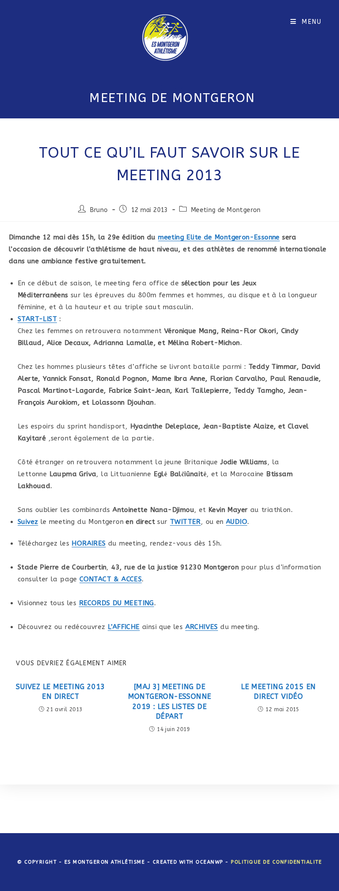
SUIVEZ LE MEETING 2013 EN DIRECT (60, 691)
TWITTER (185, 522)
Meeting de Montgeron (226, 210)
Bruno (99, 210)
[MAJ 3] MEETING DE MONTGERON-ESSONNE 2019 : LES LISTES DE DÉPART (169, 701)
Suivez (28, 522)
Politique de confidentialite (276, 862)
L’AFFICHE (124, 627)
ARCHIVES (201, 627)
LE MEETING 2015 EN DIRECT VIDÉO (278, 691)
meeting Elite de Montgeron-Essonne (219, 237)
